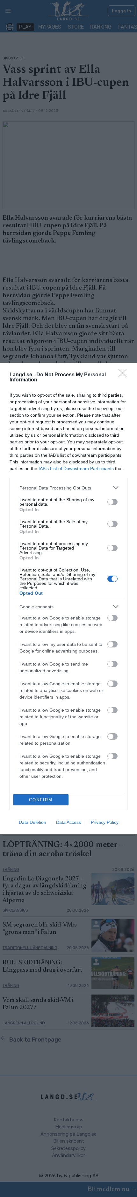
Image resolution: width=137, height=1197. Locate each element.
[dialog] (68, 598)
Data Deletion (32, 822)
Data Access (68, 822)
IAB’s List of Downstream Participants (76, 468)
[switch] (112, 502)
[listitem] (68, 487)
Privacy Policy (105, 822)
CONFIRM (41, 799)
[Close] (125, 375)
